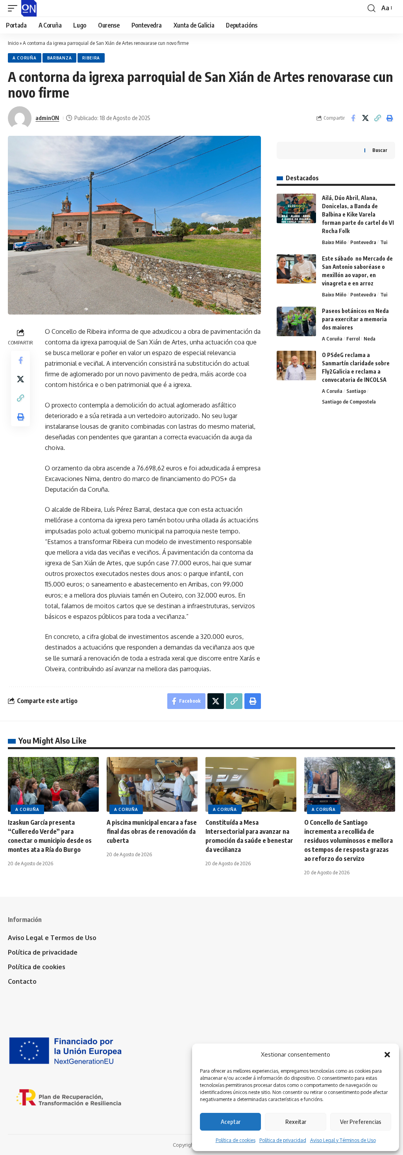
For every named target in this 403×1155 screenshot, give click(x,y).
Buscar (379, 150)
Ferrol (353, 338)
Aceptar (230, 1121)
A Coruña (25, 58)
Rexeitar (295, 1121)
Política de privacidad (282, 1140)
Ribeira (91, 58)
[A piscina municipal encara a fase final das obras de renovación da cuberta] (152, 784)
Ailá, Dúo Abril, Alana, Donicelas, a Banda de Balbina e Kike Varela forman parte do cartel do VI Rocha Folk (358, 214)
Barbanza (59, 58)
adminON (47, 117)
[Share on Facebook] (353, 118)
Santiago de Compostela (349, 401)
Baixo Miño (334, 242)
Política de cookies (235, 1140)
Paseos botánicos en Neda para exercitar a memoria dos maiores (355, 319)
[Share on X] (365, 118)
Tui (383, 242)
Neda (369, 338)
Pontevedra (363, 242)
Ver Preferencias (360, 1121)
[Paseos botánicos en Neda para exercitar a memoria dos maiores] (296, 321)
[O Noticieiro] (29, 8)
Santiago (356, 391)
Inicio (13, 43)
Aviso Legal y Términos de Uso (343, 1140)
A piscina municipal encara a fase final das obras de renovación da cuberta (152, 831)
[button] (387, 1055)
